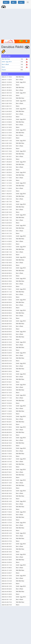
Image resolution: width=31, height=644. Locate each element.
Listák (21, 2)
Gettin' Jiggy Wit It (7, 61)
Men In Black (5, 64)
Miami (3, 67)
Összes (4, 70)
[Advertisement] (15, 24)
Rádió (6, 2)
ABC (13, 2)
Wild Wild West (6, 59)
